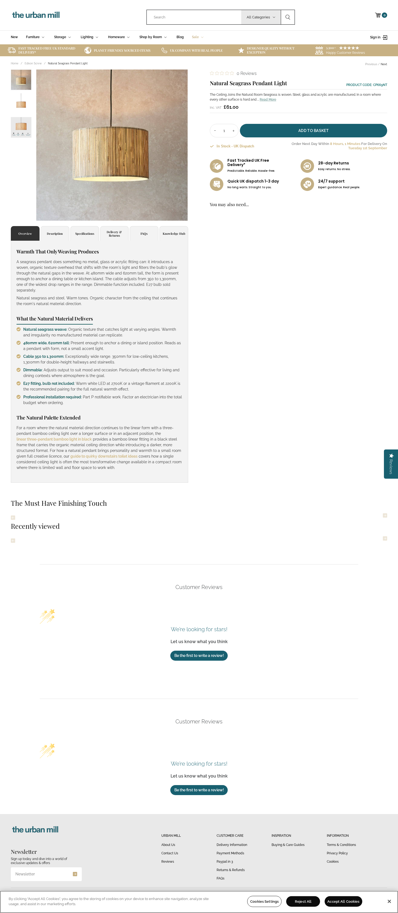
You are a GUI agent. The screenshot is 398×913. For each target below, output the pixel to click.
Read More (268, 99)
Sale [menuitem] (195, 37)
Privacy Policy (337, 853)
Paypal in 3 (225, 862)
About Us (168, 845)
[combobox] (194, 17)
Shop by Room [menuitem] (150, 37)
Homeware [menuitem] (116, 37)
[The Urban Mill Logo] (36, 15)
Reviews (167, 862)
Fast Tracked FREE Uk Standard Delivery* (46, 50)
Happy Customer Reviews (345, 53)
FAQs (220, 878)
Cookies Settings (264, 901)
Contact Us (169, 853)
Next (384, 64)
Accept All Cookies (343, 901)
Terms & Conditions (341, 845)
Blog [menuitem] (180, 37)
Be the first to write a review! (199, 655)
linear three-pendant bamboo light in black (54, 439)
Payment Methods (230, 853)
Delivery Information (232, 845)
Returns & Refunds (231, 870)
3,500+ (331, 47)
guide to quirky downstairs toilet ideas (104, 456)
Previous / (373, 64)
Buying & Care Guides (288, 845)
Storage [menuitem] (60, 37)
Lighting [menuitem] (87, 37)
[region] (199, 902)
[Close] (389, 901)
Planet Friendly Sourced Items (122, 50)
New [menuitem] (14, 37)
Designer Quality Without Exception (271, 50)
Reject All (303, 901)
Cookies (333, 862)
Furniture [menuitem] (33, 37)
